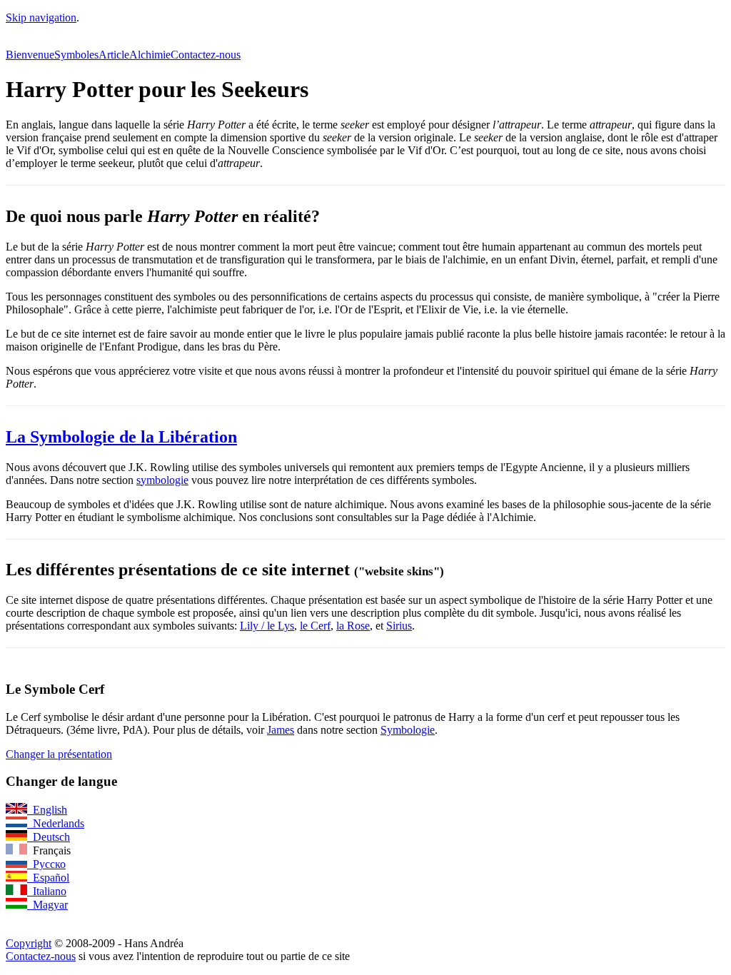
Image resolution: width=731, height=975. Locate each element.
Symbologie (407, 730)
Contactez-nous (206, 55)
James (280, 730)
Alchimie (150, 55)
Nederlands (55, 823)
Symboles (76, 55)
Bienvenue (30, 55)
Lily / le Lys (267, 626)
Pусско (46, 864)
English (47, 810)
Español (48, 878)
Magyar (47, 905)
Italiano (46, 891)
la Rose (353, 626)
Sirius (399, 626)
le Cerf (315, 626)
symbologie (162, 480)
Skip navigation (41, 17)
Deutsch (48, 837)
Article (114, 55)
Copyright (28, 943)
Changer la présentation (59, 754)
